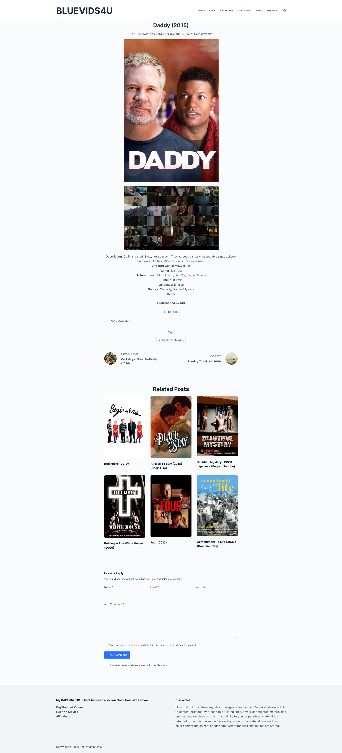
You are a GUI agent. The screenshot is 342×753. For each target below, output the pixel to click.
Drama (171, 34)
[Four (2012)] (171, 506)
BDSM (259, 10)
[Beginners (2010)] (124, 427)
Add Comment (114, 604)
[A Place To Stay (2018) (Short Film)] (171, 427)
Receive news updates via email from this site (138, 665)
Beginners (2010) (116, 463)
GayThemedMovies (171, 339)
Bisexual (272, 10)
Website (201, 587)
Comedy (160, 34)
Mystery (206, 34)
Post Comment (117, 655)
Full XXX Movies (67, 712)
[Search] (284, 10)
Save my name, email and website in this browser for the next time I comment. (153, 645)
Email (154, 587)
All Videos (63, 716)
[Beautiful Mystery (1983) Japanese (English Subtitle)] (217, 426)
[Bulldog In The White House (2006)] (124, 506)
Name (108, 587)
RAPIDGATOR (171, 312)
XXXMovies (226, 10)
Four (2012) (159, 542)
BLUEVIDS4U (84, 10)
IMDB (171, 294)
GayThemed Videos (70, 707)
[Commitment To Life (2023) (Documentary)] (217, 505)
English (180, 34)
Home (201, 10)
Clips (212, 10)
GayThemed (245, 10)
